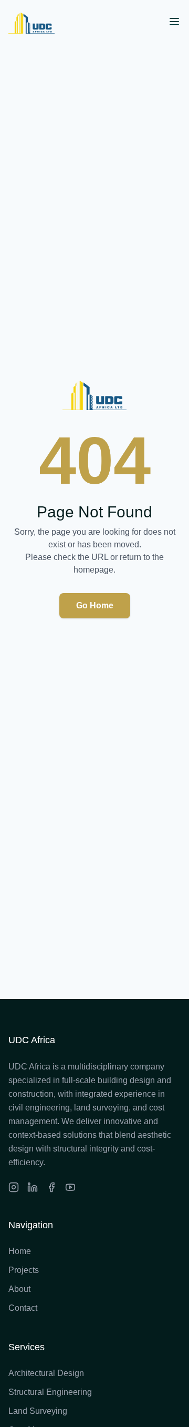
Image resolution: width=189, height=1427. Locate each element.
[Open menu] (174, 21)
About (19, 1289)
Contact (22, 1307)
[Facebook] (51, 1187)
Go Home (94, 605)
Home (19, 1251)
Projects (23, 1270)
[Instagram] (13, 1187)
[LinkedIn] (32, 1187)
